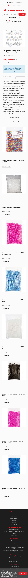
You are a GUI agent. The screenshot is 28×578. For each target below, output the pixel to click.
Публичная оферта (14, 545)
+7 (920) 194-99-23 (14, 566)
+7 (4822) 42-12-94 (14, 568)
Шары (14, 533)
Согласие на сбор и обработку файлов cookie (14, 551)
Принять (23, 573)
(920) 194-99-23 (15, 18)
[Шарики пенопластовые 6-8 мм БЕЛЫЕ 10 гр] (14, 329)
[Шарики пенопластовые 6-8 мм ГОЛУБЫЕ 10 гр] (14, 282)
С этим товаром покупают (14, 121)
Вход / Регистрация (15, 5)
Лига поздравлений (14, 10)
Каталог (14, 514)
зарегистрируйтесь (9, 68)
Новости (14, 522)
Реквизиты (14, 540)
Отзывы (14, 520)
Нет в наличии (6, 214)
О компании (14, 516)
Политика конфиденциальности (14, 543)
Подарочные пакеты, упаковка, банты (14, 531)
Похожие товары (14, 117)
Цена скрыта (6, 168)
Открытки (14, 535)
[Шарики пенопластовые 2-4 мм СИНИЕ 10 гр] (14, 470)
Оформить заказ (16, 21)
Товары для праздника (14, 529)
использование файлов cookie (9, 576)
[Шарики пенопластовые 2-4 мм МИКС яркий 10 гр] (14, 143)
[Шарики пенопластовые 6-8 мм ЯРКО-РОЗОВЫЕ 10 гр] (14, 235)
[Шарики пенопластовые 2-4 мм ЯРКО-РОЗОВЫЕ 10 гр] (14, 423)
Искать (22, 14)
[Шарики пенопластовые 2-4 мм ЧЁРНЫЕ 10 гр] (14, 376)
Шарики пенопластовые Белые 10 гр (12, 207)
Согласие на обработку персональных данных (14, 548)
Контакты (14, 524)
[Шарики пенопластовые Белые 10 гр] (14, 190)
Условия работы (14, 518)
